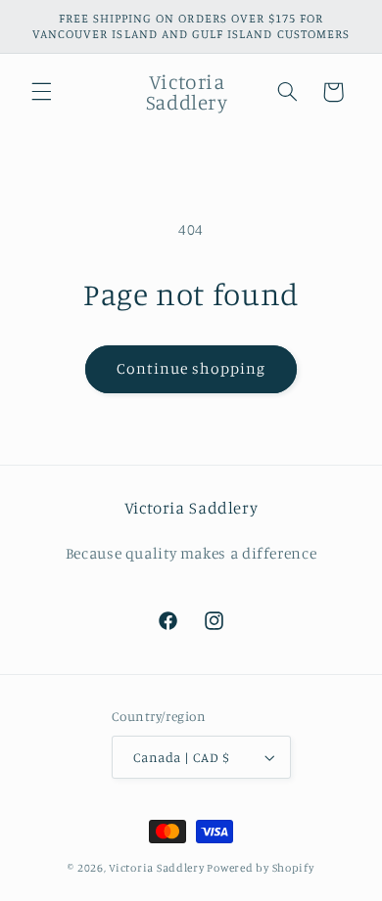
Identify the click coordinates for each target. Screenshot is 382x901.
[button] (41, 91)
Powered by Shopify (260, 868)
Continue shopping (191, 368)
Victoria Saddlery (157, 868)
